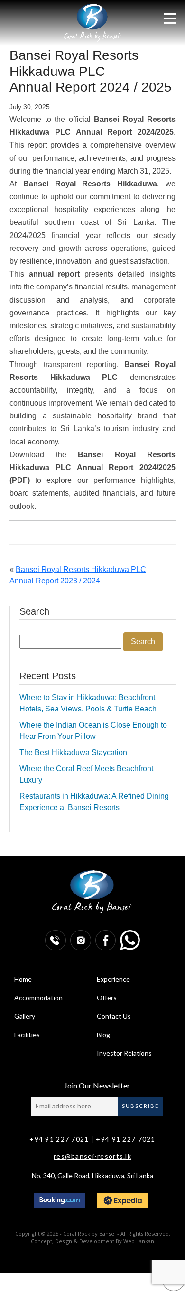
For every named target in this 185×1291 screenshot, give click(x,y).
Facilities (27, 1035)
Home (23, 979)
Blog (103, 1035)
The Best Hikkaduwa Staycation (73, 752)
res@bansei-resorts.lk (92, 1156)
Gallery (24, 1016)
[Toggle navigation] (170, 18)
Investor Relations (124, 1053)
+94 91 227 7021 (59, 1139)
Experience (113, 979)
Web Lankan (138, 1241)
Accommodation (38, 998)
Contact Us (114, 1016)
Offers (107, 998)
